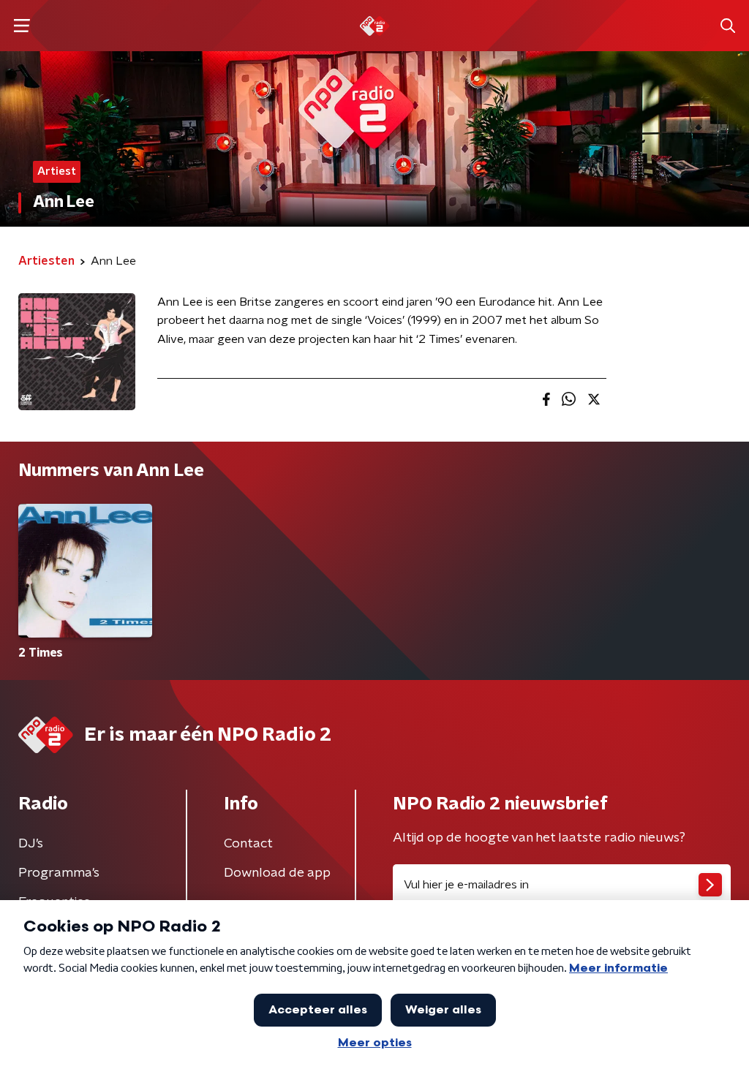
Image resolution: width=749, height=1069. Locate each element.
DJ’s (30, 843)
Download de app (277, 873)
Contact (248, 843)
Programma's (58, 873)
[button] (21, 25)
